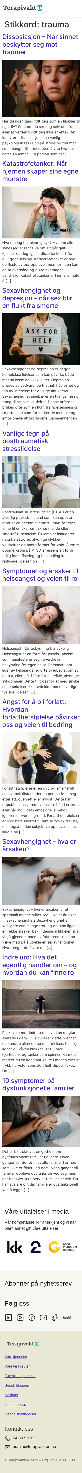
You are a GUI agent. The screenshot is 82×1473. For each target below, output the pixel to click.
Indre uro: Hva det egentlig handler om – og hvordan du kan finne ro (39, 964)
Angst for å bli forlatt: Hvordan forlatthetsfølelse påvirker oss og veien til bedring (41, 713)
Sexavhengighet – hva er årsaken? (39, 845)
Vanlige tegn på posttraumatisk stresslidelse (25, 441)
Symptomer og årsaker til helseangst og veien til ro (40, 575)
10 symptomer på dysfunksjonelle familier (38, 1084)
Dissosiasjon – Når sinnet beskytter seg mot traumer (40, 44)
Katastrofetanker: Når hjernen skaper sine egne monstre (40, 171)
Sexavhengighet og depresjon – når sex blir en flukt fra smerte (37, 297)
